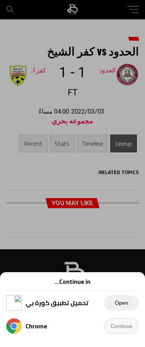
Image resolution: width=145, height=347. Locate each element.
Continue (122, 326)
